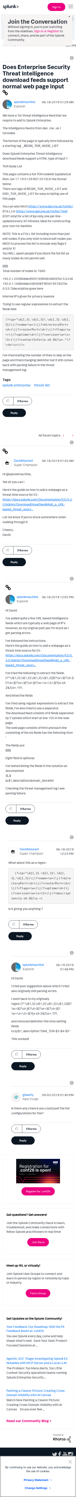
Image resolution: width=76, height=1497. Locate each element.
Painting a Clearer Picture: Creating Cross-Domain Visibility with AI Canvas (35, 1393)
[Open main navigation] (70, 6)
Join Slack (38, 1242)
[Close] (70, 1462)
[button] (71, 58)
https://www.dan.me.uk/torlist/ (50, 206)
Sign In (56, 7)
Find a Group (38, 1293)
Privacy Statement (36, 1480)
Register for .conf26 (38, 1191)
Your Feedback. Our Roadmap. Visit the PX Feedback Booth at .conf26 (35, 1329)
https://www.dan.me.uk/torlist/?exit (42, 211)
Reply (14, 412)
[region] (38, 1476)
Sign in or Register (46, 31)
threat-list (42, 385)
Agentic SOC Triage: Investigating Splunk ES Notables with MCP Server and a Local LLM (37, 1361)
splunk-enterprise (17, 385)
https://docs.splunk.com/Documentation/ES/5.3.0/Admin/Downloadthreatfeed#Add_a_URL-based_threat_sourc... (37, 504)
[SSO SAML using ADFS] (64, 435)
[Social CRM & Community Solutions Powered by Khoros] (62, 1438)
